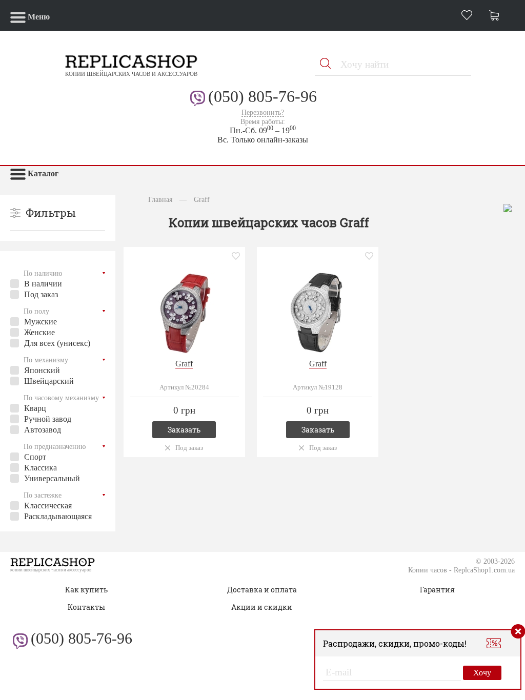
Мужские (40, 321)
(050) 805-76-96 (262, 96)
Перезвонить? (262, 112)
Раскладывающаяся (58, 516)
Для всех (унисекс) (57, 343)
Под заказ (41, 294)
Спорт (35, 456)
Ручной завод (47, 419)
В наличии (43, 283)
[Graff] (184, 311)
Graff (184, 363)
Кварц (35, 408)
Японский (42, 370)
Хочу (482, 672)
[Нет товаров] (496, 16)
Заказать (184, 430)
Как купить (86, 589)
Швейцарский (49, 381)
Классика (40, 467)
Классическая (48, 505)
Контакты (86, 607)
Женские (39, 332)
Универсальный (52, 478)
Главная (160, 199)
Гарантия (437, 589)
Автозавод (42, 429)
